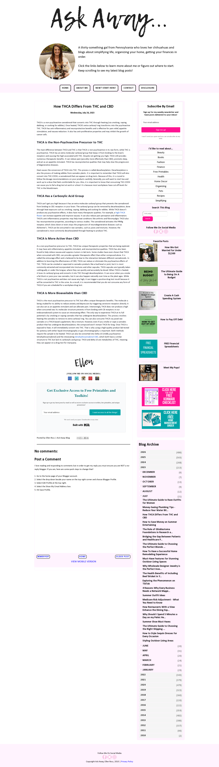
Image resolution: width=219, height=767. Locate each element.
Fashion (161, 162)
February (148, 665)
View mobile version (83, 561)
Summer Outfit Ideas (154, 595)
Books (161, 157)
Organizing (161, 186)
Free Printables (161, 172)
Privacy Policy (127, 762)
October (148, 482)
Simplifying (161, 201)
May (145, 650)
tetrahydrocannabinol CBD (86, 337)
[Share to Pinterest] (87, 438)
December (149, 472)
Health (161, 176)
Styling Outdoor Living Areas (158, 641)
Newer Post (43, 557)
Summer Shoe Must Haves (156, 622)
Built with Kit (81, 425)
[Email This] (78, 438)
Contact (129, 88)
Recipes (161, 196)
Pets (161, 191)
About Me (82, 88)
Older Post (123, 557)
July (145, 496)
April (146, 655)
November (149, 477)
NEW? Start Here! (106, 88)
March (147, 660)
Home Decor (160, 181)
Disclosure (147, 88)
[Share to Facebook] (85, 438)
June (145, 646)
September (149, 486)
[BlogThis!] (80, 438)
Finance (161, 167)
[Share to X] (82, 438)
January (148, 670)
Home (65, 88)
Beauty (160, 152)
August (148, 491)
